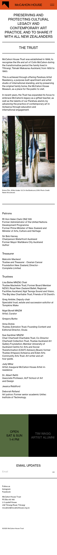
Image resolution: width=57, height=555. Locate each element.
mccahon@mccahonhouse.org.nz (16, 508)
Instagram (6, 489)
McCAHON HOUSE (28, 4)
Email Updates (28, 465)
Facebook (6, 492)
